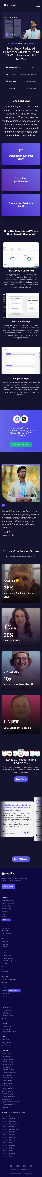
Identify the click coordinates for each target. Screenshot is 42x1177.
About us (4, 996)
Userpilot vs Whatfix (8, 1134)
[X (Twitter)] (18, 1166)
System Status (6, 1042)
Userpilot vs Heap (7, 1142)
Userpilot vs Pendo (8, 1116)
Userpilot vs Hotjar (7, 1150)
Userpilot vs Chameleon (9, 1121)
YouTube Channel (7, 1010)
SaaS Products (6, 1091)
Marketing (5, 971)
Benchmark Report (8, 1015)
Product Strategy (7, 1062)
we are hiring (13, 990)
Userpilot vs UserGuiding (9, 1124)
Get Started (8, 886)
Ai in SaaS (5, 1107)
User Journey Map (7, 1078)
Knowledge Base (7, 1029)
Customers (5, 985)
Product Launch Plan (8, 1096)
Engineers (5, 969)
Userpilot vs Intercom (8, 1156)
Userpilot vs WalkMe (8, 1132)
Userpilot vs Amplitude (9, 1137)
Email (3, 914)
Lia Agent (5, 930)
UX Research (6, 1086)
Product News (6, 1026)
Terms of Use (15, 1169)
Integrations (5, 944)
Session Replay (6, 908)
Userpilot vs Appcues (8, 1118)
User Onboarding (7, 1075)
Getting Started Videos (9, 1031)
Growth (4, 966)
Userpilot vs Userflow (8, 1126)
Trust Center (6, 1045)
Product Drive (6, 1013)
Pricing (5, 920)
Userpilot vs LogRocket (9, 1153)
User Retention (6, 1067)
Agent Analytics (7, 933)
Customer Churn (7, 1064)
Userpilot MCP (6, 946)
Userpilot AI (5, 928)
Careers (4, 990)
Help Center (5, 1039)
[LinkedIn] (24, 1166)
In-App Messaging (7, 1094)
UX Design (5, 963)
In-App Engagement (8, 903)
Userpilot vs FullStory (8, 1148)
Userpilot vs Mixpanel (8, 1140)
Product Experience (8, 1104)
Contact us (5, 993)
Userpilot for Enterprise (9, 979)
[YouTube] (31, 1166)
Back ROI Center (21, 859)
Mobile (4, 916)
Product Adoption (7, 1083)
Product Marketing (8, 958)
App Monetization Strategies (11, 1102)
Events (4, 987)
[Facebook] (11, 1166)
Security (4, 982)
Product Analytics (7, 900)
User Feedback (6, 906)
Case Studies (6, 1007)
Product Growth (7, 955)
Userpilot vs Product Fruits (10, 1129)
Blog (3, 1005)
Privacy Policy (25, 1169)
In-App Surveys (6, 1054)
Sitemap (4, 1018)
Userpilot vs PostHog (8, 1145)
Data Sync (5, 941)
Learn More (21, 779)
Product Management (9, 961)
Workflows (5, 911)
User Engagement (7, 1088)
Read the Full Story (21, 444)
